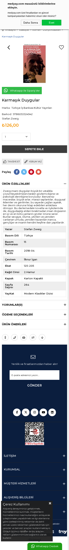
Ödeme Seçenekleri (17, 314)
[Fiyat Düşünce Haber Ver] (42, 337)
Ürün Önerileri (14, 324)
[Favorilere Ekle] (61, 47)
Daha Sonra (30, 22)
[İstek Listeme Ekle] (23, 337)
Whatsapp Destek (47, 546)
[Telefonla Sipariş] (14, 337)
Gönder (34, 385)
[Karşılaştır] (33, 337)
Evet (51, 22)
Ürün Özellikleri (16, 184)
